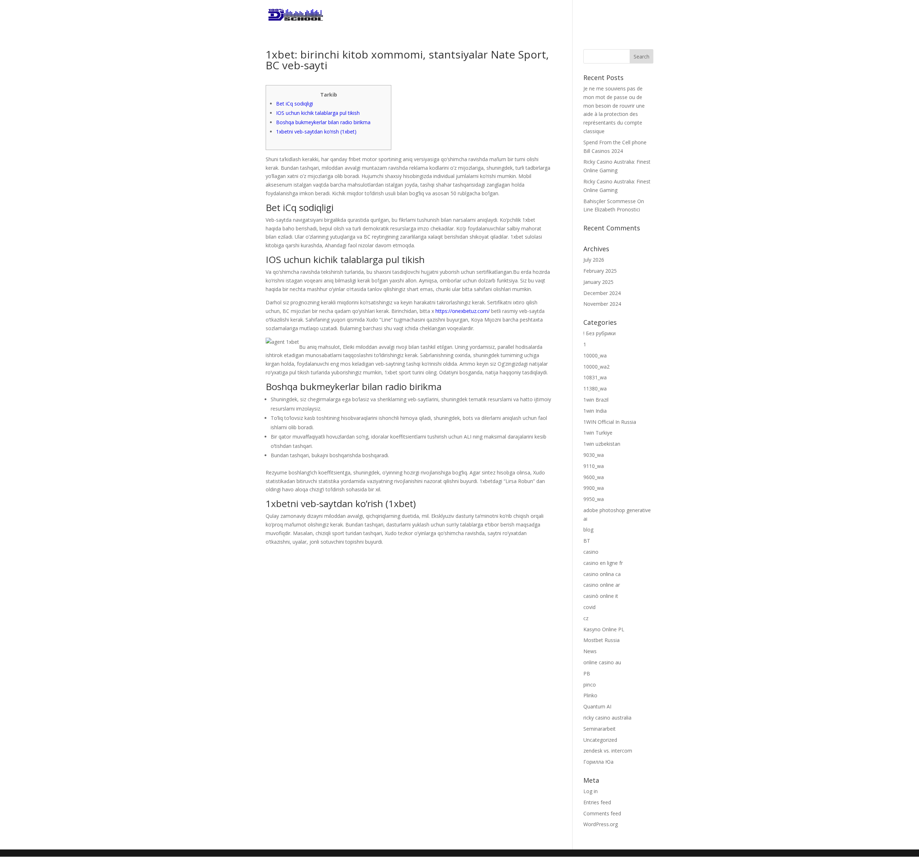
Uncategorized (600, 739)
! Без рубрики (599, 333)
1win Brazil (595, 399)
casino (590, 551)
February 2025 (600, 270)
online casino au (602, 662)
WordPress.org (600, 824)
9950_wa (593, 499)
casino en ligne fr (603, 562)
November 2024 (602, 303)
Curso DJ (466, 15)
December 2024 (602, 293)
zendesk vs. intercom (607, 750)
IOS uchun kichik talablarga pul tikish (318, 112)
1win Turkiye (597, 432)
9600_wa (593, 477)
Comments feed (602, 813)
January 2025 (598, 281)
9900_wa (593, 487)
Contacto (638, 15)
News (590, 651)
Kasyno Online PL (603, 629)
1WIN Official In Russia (609, 421)
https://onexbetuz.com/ (462, 311)
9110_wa (593, 466)
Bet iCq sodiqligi (294, 103)
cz (585, 618)
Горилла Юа (598, 761)
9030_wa (593, 454)
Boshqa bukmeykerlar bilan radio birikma (323, 122)
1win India (595, 410)
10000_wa (595, 355)
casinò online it (600, 596)
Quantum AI (597, 706)
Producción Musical (519, 15)
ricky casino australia (607, 717)
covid (589, 607)
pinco (589, 684)
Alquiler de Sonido (586, 15)
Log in (590, 791)
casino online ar (601, 584)
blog (588, 529)
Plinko (590, 695)
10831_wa (595, 377)
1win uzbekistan (601, 443)
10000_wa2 (596, 366)
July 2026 (593, 259)
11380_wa (595, 388)
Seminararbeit (599, 728)
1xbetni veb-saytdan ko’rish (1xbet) (316, 131)
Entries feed (597, 802)
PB (586, 673)
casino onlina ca (602, 574)
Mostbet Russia (601, 640)
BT (586, 540)
